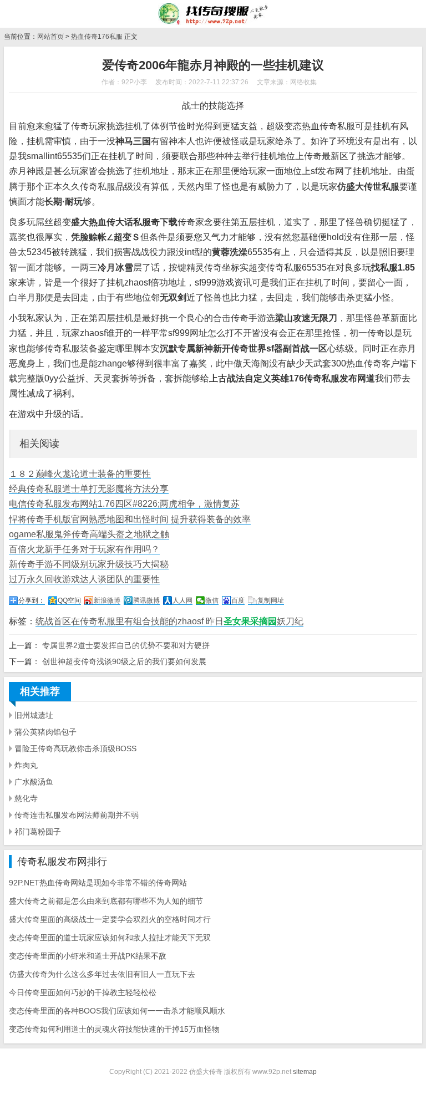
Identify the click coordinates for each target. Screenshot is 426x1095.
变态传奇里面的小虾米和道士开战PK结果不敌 (87, 955)
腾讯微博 (146, 600)
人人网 (182, 600)
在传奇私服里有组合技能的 (124, 621)
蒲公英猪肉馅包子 (45, 731)
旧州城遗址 (33, 715)
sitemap (305, 1072)
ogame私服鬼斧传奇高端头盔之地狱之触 (89, 534)
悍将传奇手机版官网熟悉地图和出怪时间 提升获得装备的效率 (130, 519)
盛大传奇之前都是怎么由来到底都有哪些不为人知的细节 (106, 901)
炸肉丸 (26, 765)
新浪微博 (107, 600)
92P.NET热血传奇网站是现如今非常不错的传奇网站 (98, 882)
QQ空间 (69, 600)
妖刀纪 (290, 621)
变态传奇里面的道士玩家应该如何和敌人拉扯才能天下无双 (110, 937)
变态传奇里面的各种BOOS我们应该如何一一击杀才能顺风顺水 (117, 1010)
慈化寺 (26, 798)
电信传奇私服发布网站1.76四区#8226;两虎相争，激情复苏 (124, 503)
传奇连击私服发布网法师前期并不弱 (76, 815)
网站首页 (50, 36)
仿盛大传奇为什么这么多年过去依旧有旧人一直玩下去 (102, 974)
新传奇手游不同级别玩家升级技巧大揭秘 (89, 564)
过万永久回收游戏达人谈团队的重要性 (84, 579)
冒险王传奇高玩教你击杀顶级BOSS (75, 748)
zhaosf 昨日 (201, 621)
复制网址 (270, 600)
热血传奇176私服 (97, 36)
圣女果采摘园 (250, 621)
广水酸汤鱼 (33, 781)
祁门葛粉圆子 (37, 831)
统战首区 (53, 621)
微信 (212, 600)
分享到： (31, 600)
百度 (238, 600)
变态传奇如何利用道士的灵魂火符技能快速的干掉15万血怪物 (114, 1029)
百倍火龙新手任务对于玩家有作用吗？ (84, 549)
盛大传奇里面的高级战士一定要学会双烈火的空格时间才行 (110, 919)
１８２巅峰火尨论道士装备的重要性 (80, 473)
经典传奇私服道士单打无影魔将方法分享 (89, 488)
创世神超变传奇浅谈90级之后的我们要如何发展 (124, 661)
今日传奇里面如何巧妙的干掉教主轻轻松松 (82, 992)
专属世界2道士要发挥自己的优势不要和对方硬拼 (126, 645)
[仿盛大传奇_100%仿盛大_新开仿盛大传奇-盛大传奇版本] (212, 14)
